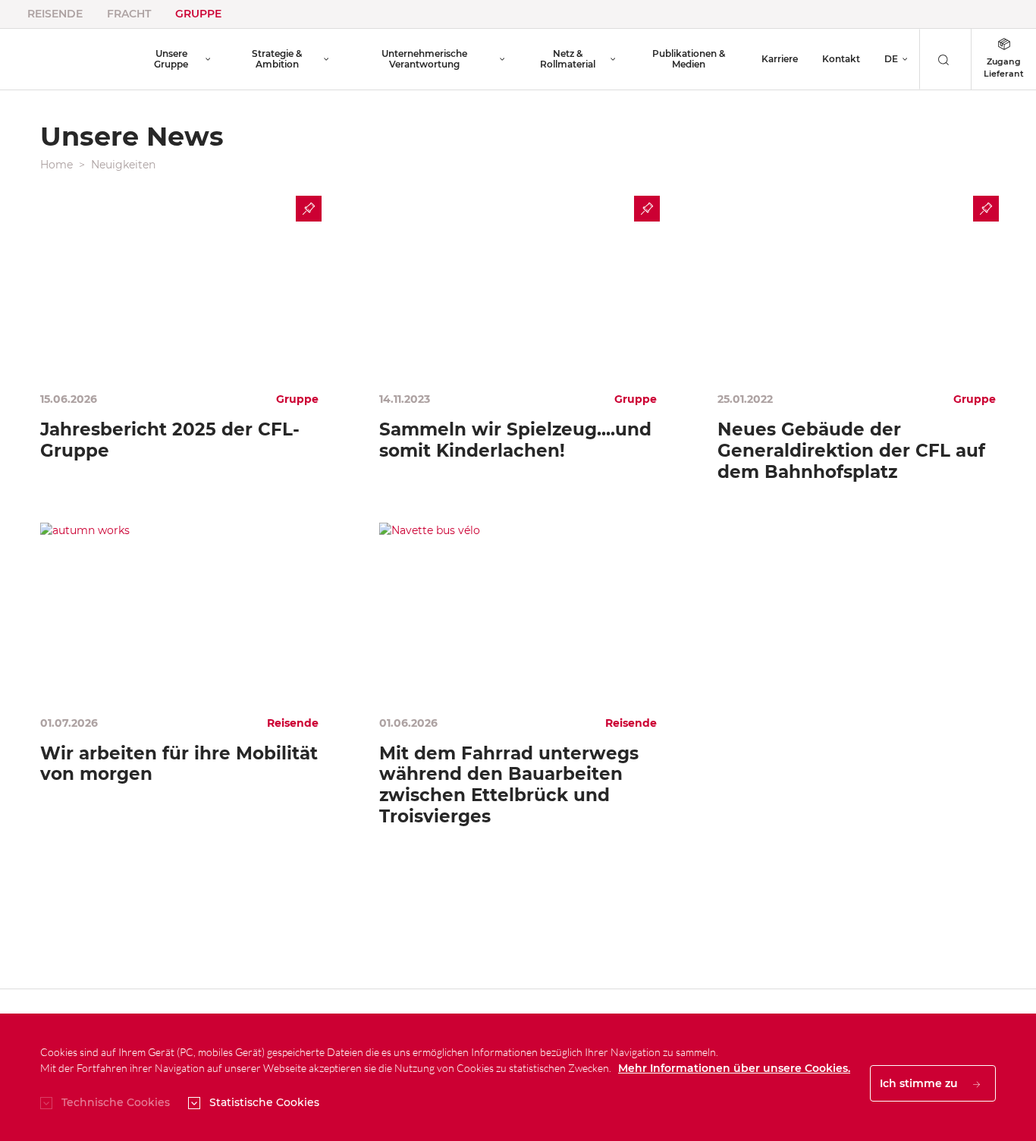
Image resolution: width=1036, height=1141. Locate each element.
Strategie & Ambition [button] (277, 59)
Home (56, 164)
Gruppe (198, 13)
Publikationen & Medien (688, 59)
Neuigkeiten (123, 164)
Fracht (129, 13)
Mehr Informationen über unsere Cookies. (734, 1068)
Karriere (779, 58)
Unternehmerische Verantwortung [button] (424, 59)
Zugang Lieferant (1004, 68)
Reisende (55, 13)
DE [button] (891, 58)
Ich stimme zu (920, 1083)
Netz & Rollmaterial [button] (567, 59)
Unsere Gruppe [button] (171, 59)
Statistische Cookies (264, 1102)
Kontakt (841, 58)
